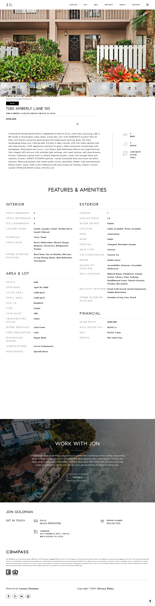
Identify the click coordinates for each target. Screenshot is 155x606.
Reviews (109, 5)
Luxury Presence (29, 588)
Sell (96, 5)
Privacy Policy (105, 588)
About (122, 5)
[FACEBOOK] (8, 596)
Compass (52, 559)
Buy (85, 5)
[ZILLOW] (28, 596)
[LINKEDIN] (21, 596)
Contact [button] (77, 477)
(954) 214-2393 (113, 523)
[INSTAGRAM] (15, 596)
